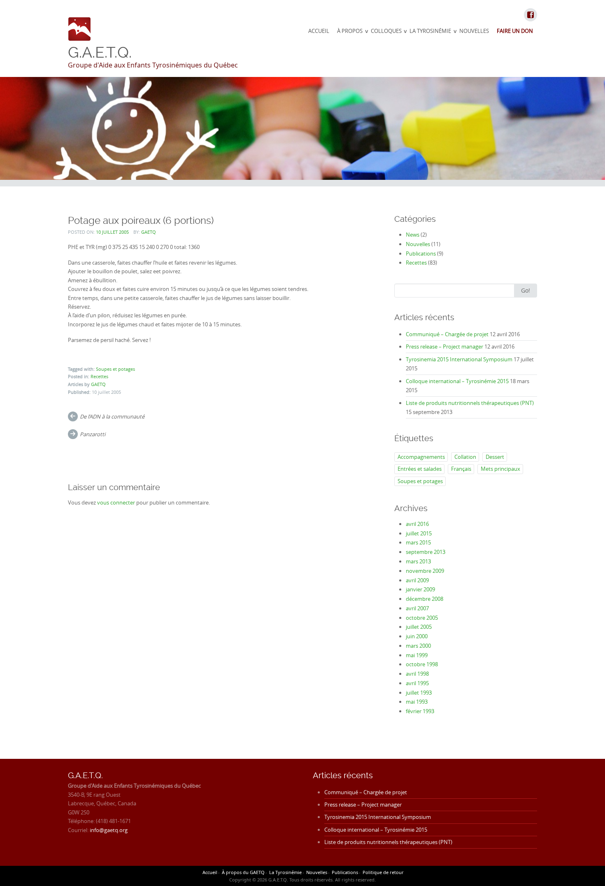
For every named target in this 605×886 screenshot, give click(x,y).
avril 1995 (417, 683)
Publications (421, 253)
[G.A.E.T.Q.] (79, 29)
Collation (465, 456)
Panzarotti (92, 434)
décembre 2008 (424, 598)
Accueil (318, 31)
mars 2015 (418, 542)
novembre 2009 (425, 570)
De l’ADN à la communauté (112, 416)
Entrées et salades (420, 468)
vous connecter (116, 502)
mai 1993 (417, 701)
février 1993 (420, 711)
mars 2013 (418, 561)
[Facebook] (530, 15)
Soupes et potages (115, 369)
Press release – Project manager (444, 346)
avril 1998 (417, 673)
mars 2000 (418, 645)
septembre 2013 (425, 552)
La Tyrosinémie (430, 31)
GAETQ (148, 232)
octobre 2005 (422, 617)
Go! (525, 290)
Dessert (495, 456)
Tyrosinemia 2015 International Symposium (459, 359)
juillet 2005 (419, 626)
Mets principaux (500, 468)
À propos (350, 31)
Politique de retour (383, 872)
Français (461, 468)
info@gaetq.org (109, 830)
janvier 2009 (420, 589)
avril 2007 (417, 608)
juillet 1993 (419, 692)
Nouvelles (474, 31)
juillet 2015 (419, 533)
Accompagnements (421, 456)
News (412, 234)
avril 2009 (417, 580)
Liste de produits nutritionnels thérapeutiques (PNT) (470, 403)
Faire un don (515, 31)
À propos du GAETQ (243, 872)
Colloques (386, 31)
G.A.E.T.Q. (100, 52)
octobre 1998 (422, 664)
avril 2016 (417, 524)
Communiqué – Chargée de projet (447, 334)
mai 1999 (417, 655)
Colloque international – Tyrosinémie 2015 (457, 381)
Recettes (99, 376)
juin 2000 (417, 636)
